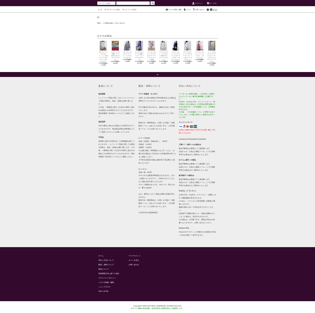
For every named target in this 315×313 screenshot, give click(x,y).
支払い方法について (106, 260)
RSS (100, 291)
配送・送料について (106, 265)
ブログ (188, 9)
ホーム (100, 9)
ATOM (105, 291)
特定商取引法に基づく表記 (108, 273)
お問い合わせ (199, 9)
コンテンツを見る (130, 9)
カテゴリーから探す (113, 9)
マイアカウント (135, 256)
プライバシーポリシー (107, 278)
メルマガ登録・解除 (175, 9)
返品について (103, 269)
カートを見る (134, 260)
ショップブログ (104, 287)
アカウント (199, 3)
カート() (213, 3)
